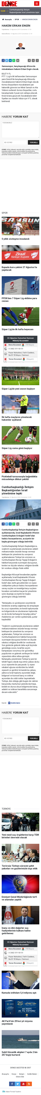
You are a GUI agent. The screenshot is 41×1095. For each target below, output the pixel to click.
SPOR (17, 19)
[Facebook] (3, 60)
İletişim (21, 1074)
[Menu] (37, 3)
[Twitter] (6, 60)
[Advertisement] (20, 185)
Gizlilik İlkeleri (32, 1074)
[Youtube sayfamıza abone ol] (23, 1084)
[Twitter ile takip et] (17, 1084)
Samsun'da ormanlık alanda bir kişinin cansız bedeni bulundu (24, 11)
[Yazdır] (17, 60)
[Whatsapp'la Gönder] (13, 60)
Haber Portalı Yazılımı (13, 1092)
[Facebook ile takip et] (12, 1084)
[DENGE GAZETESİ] (9, 3)
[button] (29, 60)
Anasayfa (8, 19)
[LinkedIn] (10, 60)
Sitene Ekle (20, 1077)
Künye (14, 1074)
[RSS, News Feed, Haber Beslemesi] (29, 1084)
